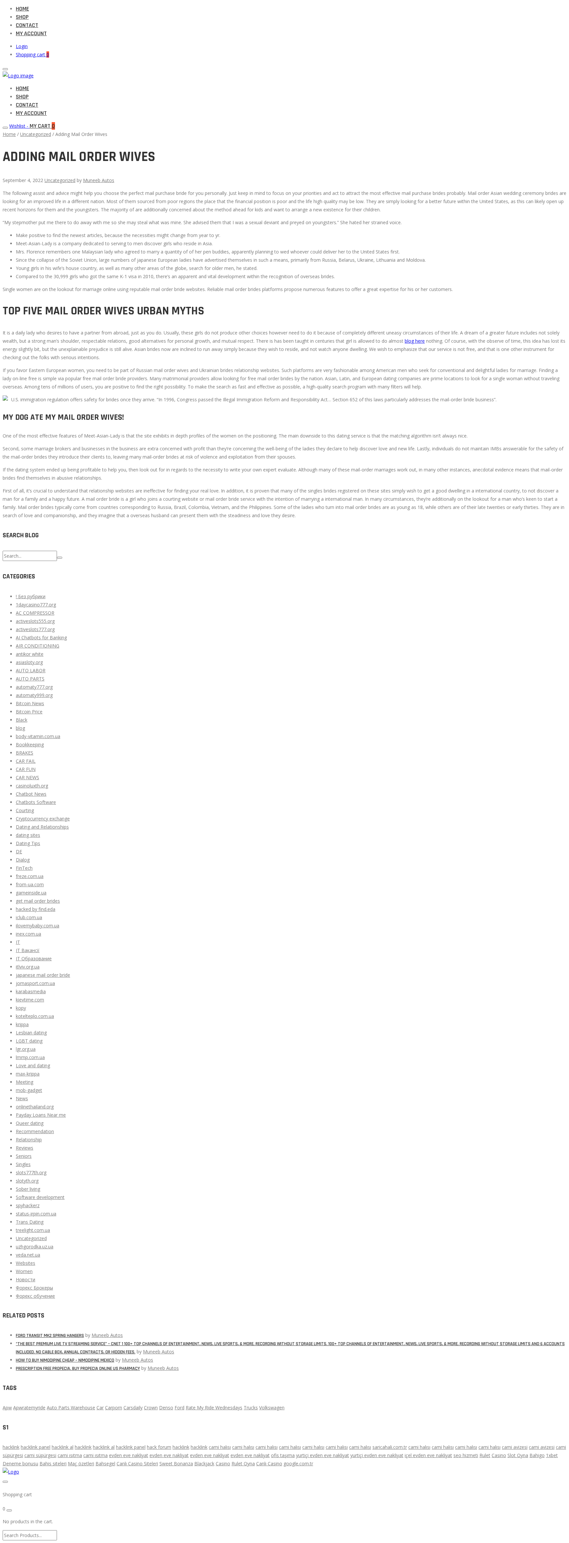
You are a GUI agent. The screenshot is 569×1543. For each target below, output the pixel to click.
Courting (25, 810)
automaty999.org (34, 695)
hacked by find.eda (35, 909)
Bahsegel (105, 1463)
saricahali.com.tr (389, 1447)
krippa (22, 1024)
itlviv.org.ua (28, 967)
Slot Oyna (517, 1455)
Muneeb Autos (98, 180)
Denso (166, 1407)
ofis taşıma (283, 1455)
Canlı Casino (269, 1463)
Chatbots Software (36, 802)
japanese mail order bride (43, 975)
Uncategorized (35, 134)
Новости (25, 1279)
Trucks (251, 1407)
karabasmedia (31, 991)
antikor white (29, 654)
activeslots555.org (35, 621)
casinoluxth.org (32, 786)
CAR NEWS (27, 777)
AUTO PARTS (30, 679)
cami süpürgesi (40, 1455)
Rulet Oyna (243, 1463)
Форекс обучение (35, 1296)
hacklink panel (35, 1447)
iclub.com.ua (29, 917)
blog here (415, 341)
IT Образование (34, 958)
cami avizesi (515, 1447)
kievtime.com (30, 1000)
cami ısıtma (70, 1455)
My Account (31, 33)
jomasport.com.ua (35, 983)
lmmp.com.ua (30, 1057)
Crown (151, 1407)
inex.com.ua (28, 934)
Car (100, 1407)
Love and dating (33, 1065)
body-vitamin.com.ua (38, 736)
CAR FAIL (26, 761)
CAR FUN (26, 769)
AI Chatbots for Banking (41, 637)
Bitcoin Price (29, 711)
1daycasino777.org (36, 604)
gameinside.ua (31, 893)
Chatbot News (31, 794)
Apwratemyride (29, 1407)
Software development (40, 1197)
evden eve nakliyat (128, 1455)
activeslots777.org (35, 629)
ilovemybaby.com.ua (37, 925)
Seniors (24, 1156)
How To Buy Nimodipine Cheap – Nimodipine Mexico (65, 1360)
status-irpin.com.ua (36, 1213)
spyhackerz (28, 1205)
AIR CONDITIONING (37, 646)
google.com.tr (298, 1463)
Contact (27, 25)
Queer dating (29, 1123)
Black (21, 720)
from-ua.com (30, 884)
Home (22, 9)
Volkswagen (271, 1407)
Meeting (24, 1082)
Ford (179, 1407)
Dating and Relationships (42, 827)
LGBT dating (29, 1041)
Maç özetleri (81, 1463)
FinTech (24, 868)
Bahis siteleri (53, 1463)
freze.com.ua (29, 876)
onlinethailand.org (35, 1107)
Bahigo (537, 1455)
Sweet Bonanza (176, 1463)
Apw (7, 1407)
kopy (21, 1008)
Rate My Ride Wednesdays (214, 1407)
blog (20, 728)
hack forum (159, 1447)
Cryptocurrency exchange (43, 818)
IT (18, 942)
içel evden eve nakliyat (428, 1455)
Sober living (28, 1189)
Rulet (484, 1455)
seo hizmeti (465, 1455)
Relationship (29, 1139)
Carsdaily (133, 1407)
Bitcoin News (30, 703)
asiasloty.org (29, 662)
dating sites (28, 835)
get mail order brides (38, 901)
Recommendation (35, 1131)
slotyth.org (27, 1181)
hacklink (11, 1447)
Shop (22, 17)
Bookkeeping (30, 744)
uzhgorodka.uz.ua (34, 1246)
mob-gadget (29, 1090)
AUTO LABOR (30, 670)
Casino (499, 1455)
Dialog (23, 860)
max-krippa (28, 1074)
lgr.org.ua (26, 1049)
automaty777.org (34, 687)
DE (19, 851)
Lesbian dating (31, 1032)
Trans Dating (29, 1222)
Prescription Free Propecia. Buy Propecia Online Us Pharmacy (78, 1368)
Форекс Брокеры (34, 1288)
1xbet (552, 1455)
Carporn (113, 1407)
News (22, 1098)
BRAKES (24, 753)
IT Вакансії (28, 950)
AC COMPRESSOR (35, 613)
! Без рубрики (30, 596)
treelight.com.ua (33, 1230)
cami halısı (220, 1447)
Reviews (24, 1148)
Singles (23, 1164)
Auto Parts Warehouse (71, 1407)
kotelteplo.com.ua (35, 1016)
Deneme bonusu (20, 1463)
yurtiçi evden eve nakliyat (322, 1455)
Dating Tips (28, 843)
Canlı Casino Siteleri (137, 1463)
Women (24, 1271)
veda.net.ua (28, 1255)
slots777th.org (31, 1172)
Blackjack (204, 1463)
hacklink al (62, 1447)
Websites (25, 1263)
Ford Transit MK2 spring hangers (50, 1336)
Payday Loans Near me (41, 1115)
